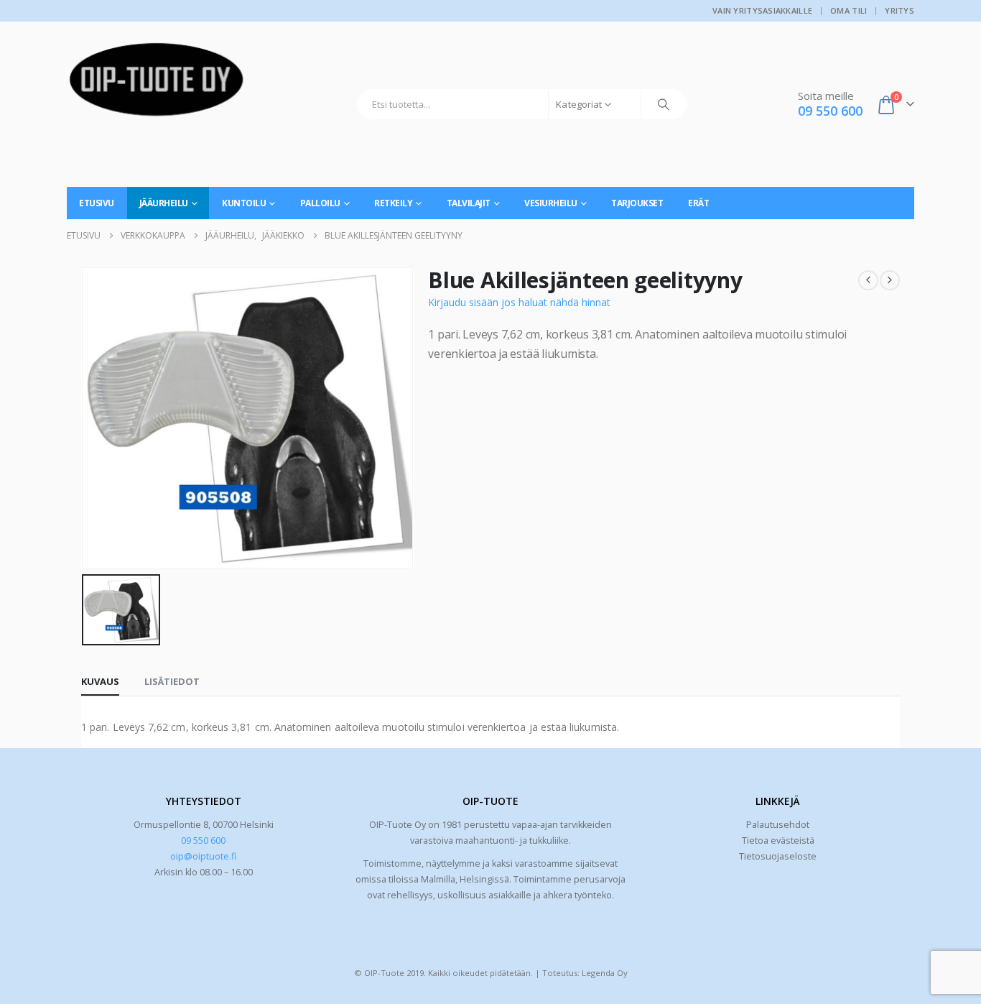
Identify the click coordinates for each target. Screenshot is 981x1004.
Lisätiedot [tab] (172, 681)
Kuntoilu (244, 203)
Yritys (899, 10)
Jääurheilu (163, 203)
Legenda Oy (605, 972)
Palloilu (320, 203)
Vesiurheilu (550, 203)
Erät (698, 203)
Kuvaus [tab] (100, 681)
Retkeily (393, 203)
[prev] (868, 280)
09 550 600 (203, 840)
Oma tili (848, 10)
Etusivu (96, 203)
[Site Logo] (156, 85)
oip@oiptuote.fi (203, 856)
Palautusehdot (777, 825)
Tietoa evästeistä (778, 840)
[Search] (663, 104)
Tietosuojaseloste (778, 856)
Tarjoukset (637, 203)
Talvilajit (468, 203)
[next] (890, 280)
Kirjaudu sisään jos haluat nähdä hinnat (519, 302)
